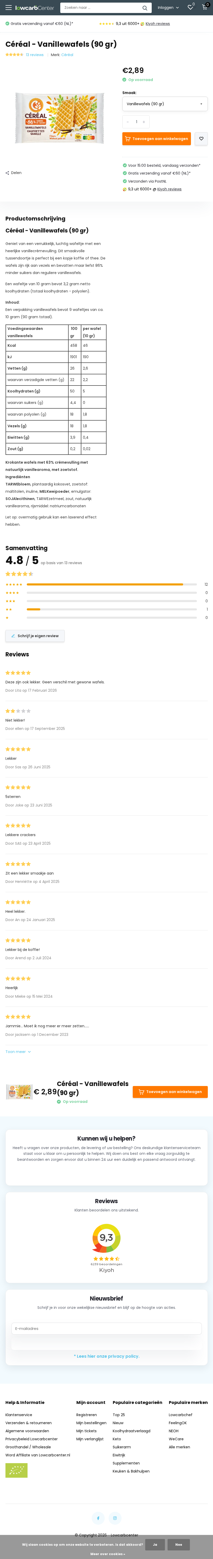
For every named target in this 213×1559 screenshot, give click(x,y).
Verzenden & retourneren (28, 1422)
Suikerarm (122, 1447)
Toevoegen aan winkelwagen (160, 138)
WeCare (176, 1439)
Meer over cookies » (107, 1554)
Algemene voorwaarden (27, 1431)
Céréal (67, 54)
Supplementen (126, 1463)
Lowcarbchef (180, 1414)
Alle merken (179, 1447)
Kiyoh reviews (158, 23)
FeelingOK (178, 1422)
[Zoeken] (145, 8)
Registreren (86, 1414)
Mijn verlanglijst (90, 1439)
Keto (117, 1439)
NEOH (173, 1431)
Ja (155, 1544)
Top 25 (119, 1414)
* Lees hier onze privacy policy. (106, 1356)
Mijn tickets (86, 1431)
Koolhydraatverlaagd (131, 1431)
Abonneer (107, 1343)
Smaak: (129, 92)
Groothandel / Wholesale (28, 1447)
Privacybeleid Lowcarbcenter (31, 1439)
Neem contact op (106, 1173)
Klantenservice (18, 1414)
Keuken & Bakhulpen (131, 1471)
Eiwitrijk (119, 1455)
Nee (178, 1544)
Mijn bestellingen (91, 1422)
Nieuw (118, 1422)
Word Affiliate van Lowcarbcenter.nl (37, 1455)
